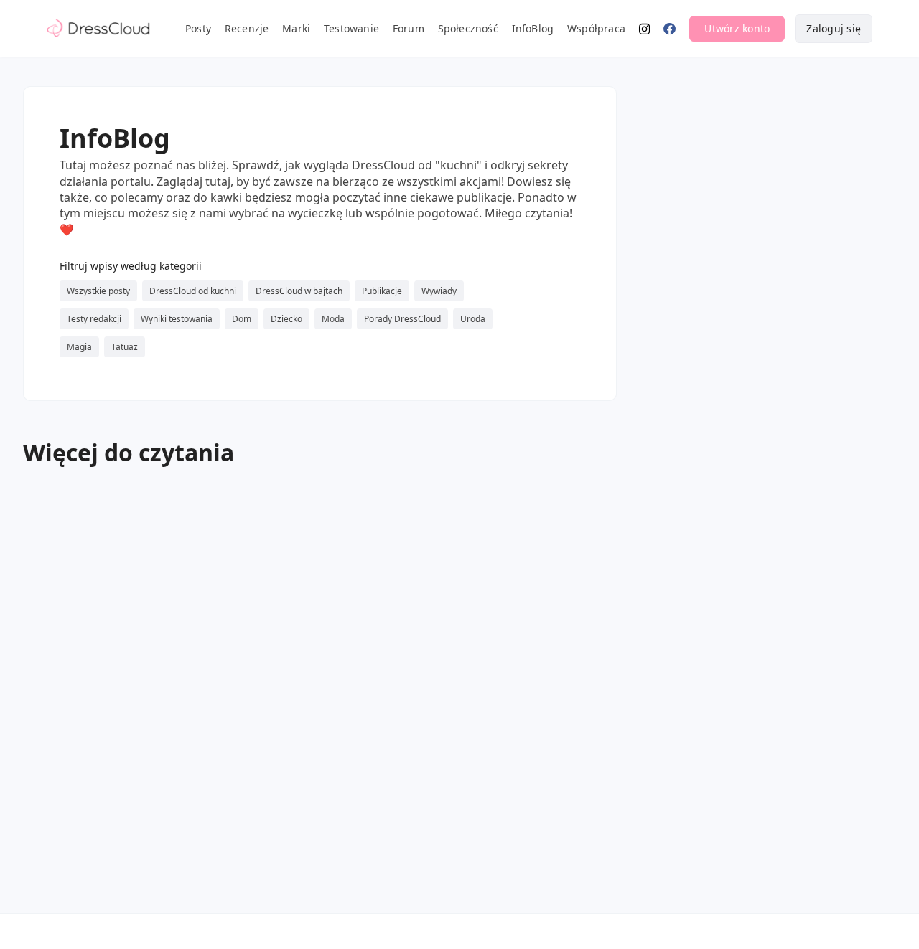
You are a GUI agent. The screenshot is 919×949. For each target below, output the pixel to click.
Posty (198, 28)
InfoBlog (533, 28)
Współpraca (596, 28)
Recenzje (247, 28)
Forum (408, 28)
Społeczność (468, 28)
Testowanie (351, 28)
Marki (296, 28)
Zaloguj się (833, 28)
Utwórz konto (737, 28)
